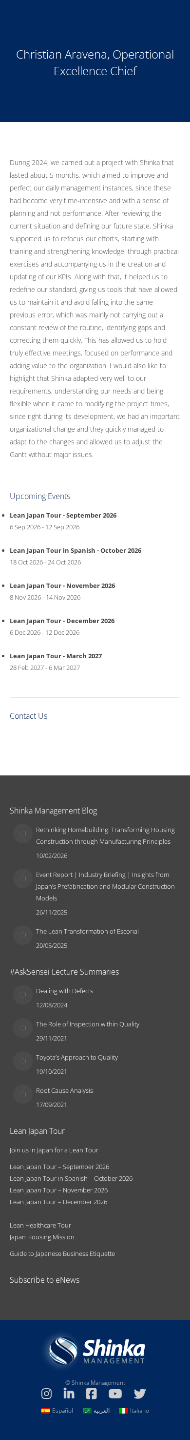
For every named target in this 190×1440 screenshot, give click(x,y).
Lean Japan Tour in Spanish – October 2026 (71, 1178)
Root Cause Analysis (64, 1090)
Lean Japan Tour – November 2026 (59, 1190)
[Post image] (23, 833)
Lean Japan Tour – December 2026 (58, 1201)
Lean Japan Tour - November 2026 (62, 585)
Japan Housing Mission (42, 1236)
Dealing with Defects (64, 990)
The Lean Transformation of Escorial (87, 931)
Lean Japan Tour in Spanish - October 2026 (75, 550)
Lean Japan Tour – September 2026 (59, 1166)
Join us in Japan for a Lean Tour (54, 1150)
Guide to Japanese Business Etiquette (62, 1253)
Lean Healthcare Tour (40, 1225)
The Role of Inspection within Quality (87, 1024)
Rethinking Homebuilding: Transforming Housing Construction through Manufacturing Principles (105, 835)
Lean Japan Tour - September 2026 (63, 515)
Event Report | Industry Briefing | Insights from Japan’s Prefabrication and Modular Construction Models (105, 886)
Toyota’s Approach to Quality (77, 1057)
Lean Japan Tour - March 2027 (56, 655)
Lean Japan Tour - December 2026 (62, 620)
